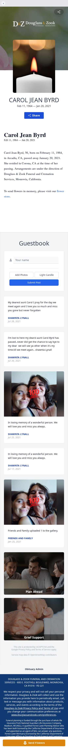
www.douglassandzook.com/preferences (33, 714)
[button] (34, 394)
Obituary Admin (34, 669)
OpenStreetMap (37, 654)
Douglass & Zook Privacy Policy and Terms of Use (31, 708)
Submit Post (34, 282)
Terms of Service (43, 649)
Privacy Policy (24, 649)
